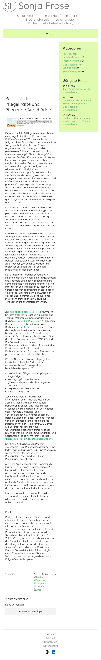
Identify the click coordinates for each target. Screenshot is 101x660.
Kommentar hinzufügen (31, 611)
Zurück (11, 574)
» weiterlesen (70, 92)
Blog (50, 33)
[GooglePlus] (40, 583)
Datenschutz (50, 645)
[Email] (37, 590)
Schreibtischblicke (72, 72)
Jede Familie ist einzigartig (76, 89)
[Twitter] (38, 577)
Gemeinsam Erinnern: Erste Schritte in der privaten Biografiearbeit (77, 103)
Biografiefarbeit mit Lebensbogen (51, 19)
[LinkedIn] (39, 587)
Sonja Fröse (43, 5)
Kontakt (50, 637)
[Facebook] (40, 580)
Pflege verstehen (72, 61)
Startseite (50, 634)
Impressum (50, 641)
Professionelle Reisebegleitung (50, 23)
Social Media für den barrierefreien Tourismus (50, 16)
